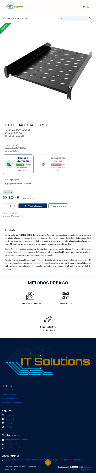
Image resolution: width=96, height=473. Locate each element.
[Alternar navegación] (88, 6)
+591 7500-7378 (13, 443)
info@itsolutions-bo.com (16, 439)
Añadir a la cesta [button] (34, 206)
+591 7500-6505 (13, 447)
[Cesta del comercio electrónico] (83, 7)
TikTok (9, 427)
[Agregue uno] (14, 206)
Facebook (10, 419)
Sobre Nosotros (9, 394)
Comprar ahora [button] (59, 206)
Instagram (10, 415)
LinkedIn (9, 423)
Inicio (4, 390)
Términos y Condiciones (12, 402)
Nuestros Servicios (10, 398)
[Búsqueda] (90, 18)
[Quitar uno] (5, 206)
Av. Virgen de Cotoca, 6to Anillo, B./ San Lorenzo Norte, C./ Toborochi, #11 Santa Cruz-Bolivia (44, 459)
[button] (48, 462)
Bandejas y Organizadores (17, 18)
